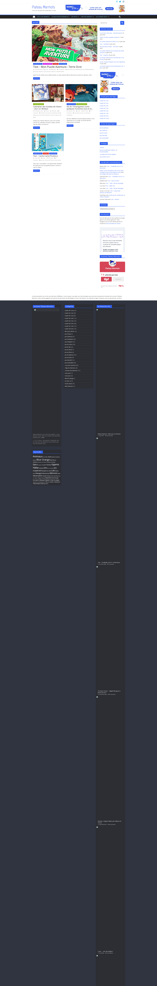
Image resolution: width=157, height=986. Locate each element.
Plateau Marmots (43, 7)
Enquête (44, 465)
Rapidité (48, 478)
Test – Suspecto (104, 55)
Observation (37, 476)
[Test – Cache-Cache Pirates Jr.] (48, 134)
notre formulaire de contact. (113, 223)
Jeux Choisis (68, 334)
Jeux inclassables (47, 64)
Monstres (88, 113)
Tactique (35, 482)
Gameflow (77, 69)
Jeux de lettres (68, 352)
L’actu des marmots (43, 16)
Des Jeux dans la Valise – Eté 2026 (109, 46)
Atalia (49, 457)
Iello (45, 468)
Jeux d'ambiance (69, 339)
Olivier (78, 111)
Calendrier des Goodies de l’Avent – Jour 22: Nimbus (47, 107)
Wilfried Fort (44, 483)
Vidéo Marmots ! (69, 386)
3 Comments (111, 564)
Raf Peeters (51, 160)
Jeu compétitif (51, 468)
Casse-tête (76, 113)
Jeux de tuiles (68, 357)
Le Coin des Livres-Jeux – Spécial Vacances (111, 33)
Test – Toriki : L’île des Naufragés (114, 183)
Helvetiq (41, 468)
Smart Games (58, 160)
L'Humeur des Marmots (71, 370)
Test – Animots (115, 199)
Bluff (51, 460)
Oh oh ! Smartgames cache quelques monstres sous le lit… (80, 107)
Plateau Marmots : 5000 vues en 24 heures (109, 434)
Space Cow (49, 480)
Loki (53, 470)
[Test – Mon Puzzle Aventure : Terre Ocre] (64, 26)
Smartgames (69, 115)
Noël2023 (47, 115)
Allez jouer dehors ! (70, 331)
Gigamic (55, 464)
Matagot (38, 473)
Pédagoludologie (41, 478)
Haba (36, 467)
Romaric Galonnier (51, 71)
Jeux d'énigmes (69, 342)
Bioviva (34, 460)
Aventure (57, 457)
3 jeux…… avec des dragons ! (105, 951)
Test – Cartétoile (104, 44)
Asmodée (45, 457)
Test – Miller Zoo (110, 186)
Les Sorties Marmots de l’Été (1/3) (109, 41)
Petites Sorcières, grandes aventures (109, 37)
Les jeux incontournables (60, 16)
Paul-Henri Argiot (54, 115)
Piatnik (44, 476)
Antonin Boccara (71, 69)
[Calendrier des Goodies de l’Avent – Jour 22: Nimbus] (48, 85)
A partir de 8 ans (104, 116)
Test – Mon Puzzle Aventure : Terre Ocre (57, 67)
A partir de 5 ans (38, 64)
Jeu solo (82, 69)
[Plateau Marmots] (34, 17)
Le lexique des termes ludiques (108, 154)
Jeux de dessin (68, 349)
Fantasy (48, 465)
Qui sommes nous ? (102, 16)
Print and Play (54, 476)
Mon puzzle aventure (38, 71)
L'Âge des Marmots (70, 368)
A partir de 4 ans (104, 105)
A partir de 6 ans (71, 104)
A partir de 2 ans (104, 100)
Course (53, 462)
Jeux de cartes (103, 133)
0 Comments (61, 69)
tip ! (43, 437)
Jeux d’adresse (103, 130)
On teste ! (74, 16)
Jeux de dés (68, 347)
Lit (84, 113)
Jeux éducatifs (103, 135)
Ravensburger (55, 478)
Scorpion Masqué (39, 480)
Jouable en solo (46, 471)
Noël (43, 115)
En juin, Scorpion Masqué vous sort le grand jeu (112, 62)
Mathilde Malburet (89, 69)
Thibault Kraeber (60, 71)
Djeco (35, 464)
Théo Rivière (36, 484)
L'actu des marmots (38, 104)
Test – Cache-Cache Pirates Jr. (45, 156)
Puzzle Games (63, 64)
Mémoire (53, 473)
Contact (102, 147)
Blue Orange (43, 459)
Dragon (39, 464)
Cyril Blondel (54, 113)
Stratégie (56, 480)
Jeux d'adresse (68, 336)
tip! (106, 279)
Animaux (38, 456)
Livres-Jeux (67, 373)
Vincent (46, 69)
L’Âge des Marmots (87, 16)
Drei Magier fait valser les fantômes (109, 174)
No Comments (110, 435)
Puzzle (44, 71)
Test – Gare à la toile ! (113, 181)
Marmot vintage (69, 378)
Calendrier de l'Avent (45, 113)
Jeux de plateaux (104, 128)
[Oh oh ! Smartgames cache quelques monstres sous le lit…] (81, 85)
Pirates (46, 160)
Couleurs (49, 462)
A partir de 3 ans (104, 103)
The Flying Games (41, 482)
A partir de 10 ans (104, 118)
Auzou (53, 457)
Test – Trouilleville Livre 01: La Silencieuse (109, 562)
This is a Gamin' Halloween (52, 482)
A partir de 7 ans (104, 113)
